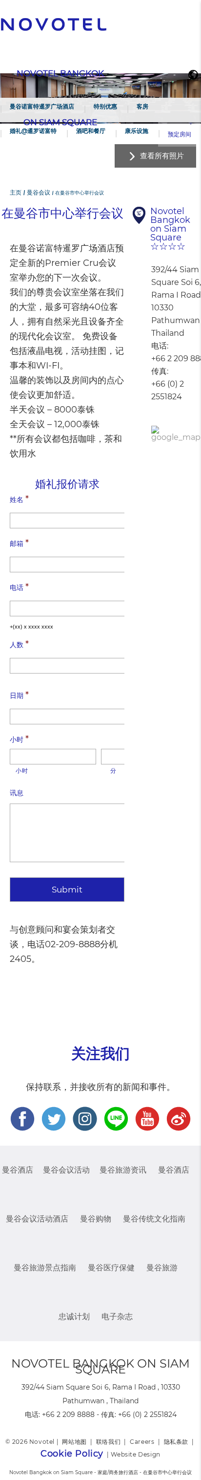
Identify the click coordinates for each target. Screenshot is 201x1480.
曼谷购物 (95, 1218)
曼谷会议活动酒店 (37, 1218)
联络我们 (108, 1441)
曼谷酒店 (17, 1170)
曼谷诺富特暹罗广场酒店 (42, 106)
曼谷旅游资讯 (123, 1170)
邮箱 (19, 543)
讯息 (16, 792)
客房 (142, 106)
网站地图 (74, 1441)
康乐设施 (136, 130)
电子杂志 (117, 1316)
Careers (142, 1441)
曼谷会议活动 (66, 1170)
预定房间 (179, 134)
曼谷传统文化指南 (154, 1218)
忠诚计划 (74, 1316)
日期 (19, 695)
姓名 (19, 499)
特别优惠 (105, 106)
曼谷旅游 (162, 1267)
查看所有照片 (162, 155)
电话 (19, 587)
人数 (19, 644)
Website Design (135, 1454)
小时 (19, 739)
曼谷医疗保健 (111, 1267)
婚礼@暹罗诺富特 (33, 130)
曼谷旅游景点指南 (45, 1267)
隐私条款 (176, 1441)
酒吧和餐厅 (90, 130)
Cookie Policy (71, 1453)
